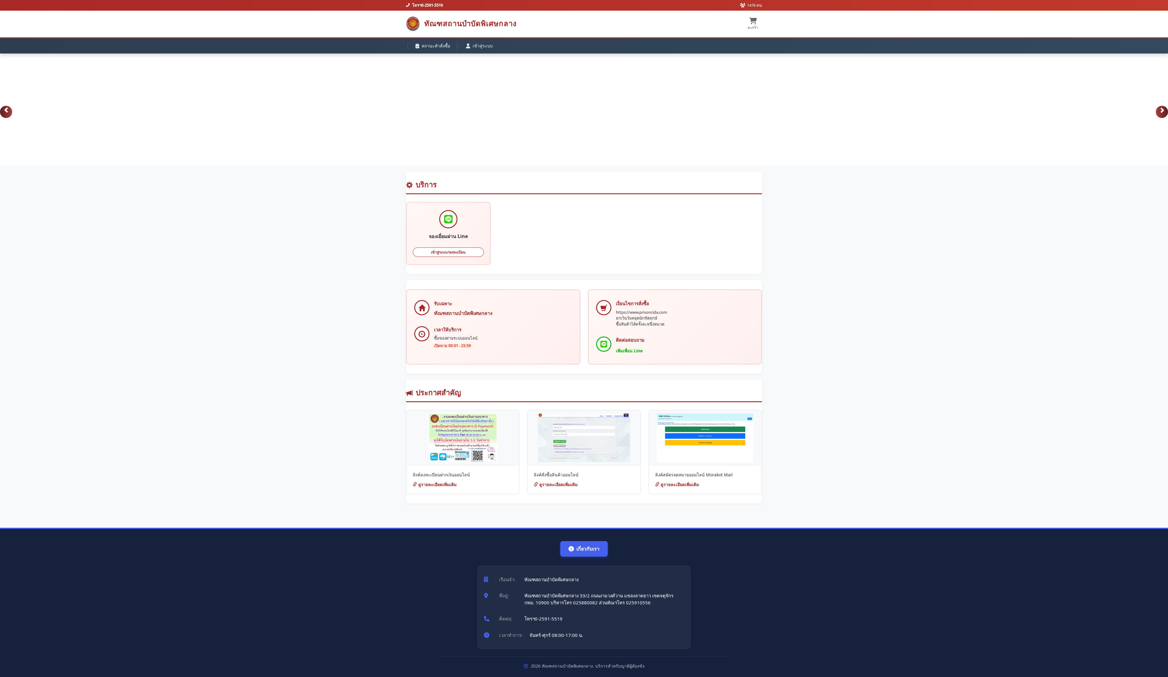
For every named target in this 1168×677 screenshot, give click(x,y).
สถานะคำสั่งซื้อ (436, 46)
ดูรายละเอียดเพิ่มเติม (437, 484)
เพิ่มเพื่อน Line (629, 351)
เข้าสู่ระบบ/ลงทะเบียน (448, 252)
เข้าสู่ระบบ (483, 46)
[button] (6, 112)
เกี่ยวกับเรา (588, 548)
